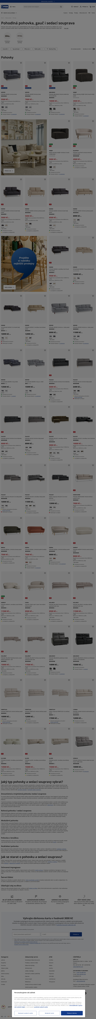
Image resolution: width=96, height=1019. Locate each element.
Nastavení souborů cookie (25, 1013)
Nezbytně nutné (49, 1013)
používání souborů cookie (41, 1007)
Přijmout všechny (72, 1013)
